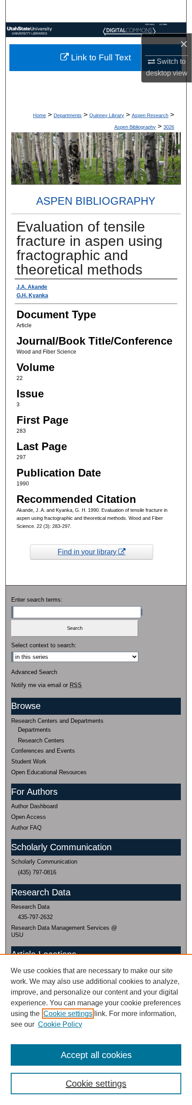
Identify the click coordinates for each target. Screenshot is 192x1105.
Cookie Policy (60, 1024)
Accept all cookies (96, 1055)
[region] (96, 1029)
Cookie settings (67, 1013)
